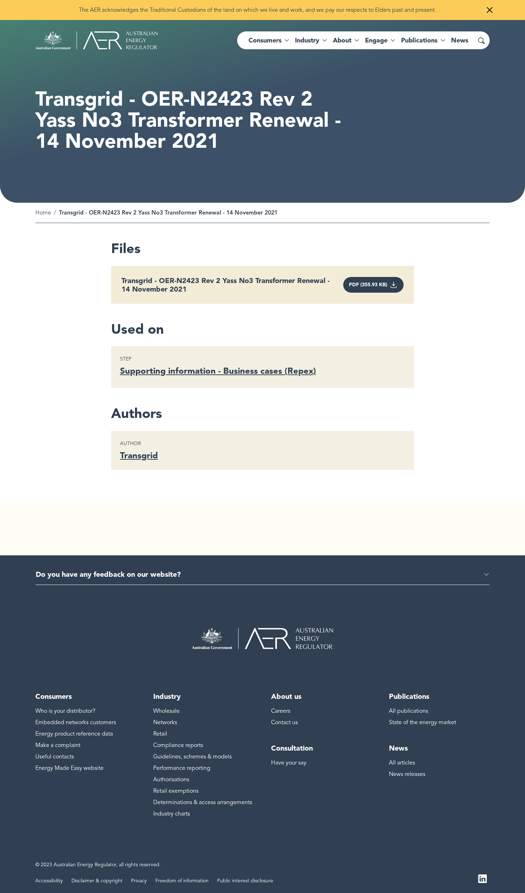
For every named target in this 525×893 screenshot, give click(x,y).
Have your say (288, 762)
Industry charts (171, 813)
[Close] (489, 10)
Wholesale (166, 711)
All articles (402, 762)
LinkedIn (482, 878)
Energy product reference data (74, 733)
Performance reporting (181, 768)
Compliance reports (178, 745)
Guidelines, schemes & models (192, 756)
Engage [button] (376, 40)
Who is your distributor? (65, 711)
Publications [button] (419, 40)
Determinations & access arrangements (202, 802)
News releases (407, 774)
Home (43, 212)
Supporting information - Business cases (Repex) (218, 370)
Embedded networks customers (75, 722)
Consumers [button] (265, 40)
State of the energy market (422, 722)
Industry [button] (307, 40)
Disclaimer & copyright (96, 881)
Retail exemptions (176, 790)
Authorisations (171, 779)
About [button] (342, 40)
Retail (160, 733)
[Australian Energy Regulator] (96, 40)
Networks (165, 722)
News (459, 40)
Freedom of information (182, 881)
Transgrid (139, 455)
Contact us (284, 722)
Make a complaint (57, 745)
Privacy (139, 881)
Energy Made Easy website (69, 768)
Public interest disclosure (245, 881)
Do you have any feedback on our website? (108, 574)
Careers (280, 711)
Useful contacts (54, 756)
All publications (408, 711)
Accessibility (49, 881)
